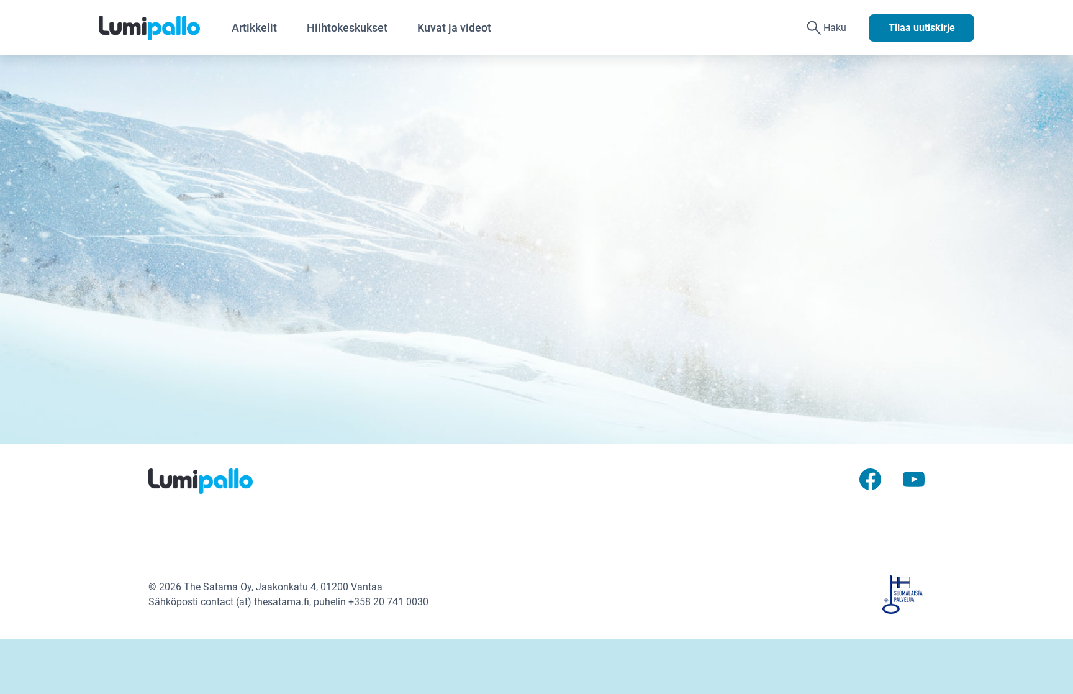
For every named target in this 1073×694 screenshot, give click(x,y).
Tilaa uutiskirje (922, 28)
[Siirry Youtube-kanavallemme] (914, 478)
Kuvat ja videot (454, 27)
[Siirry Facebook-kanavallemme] (870, 478)
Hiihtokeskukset (347, 27)
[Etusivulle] (158, 28)
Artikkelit (254, 27)
